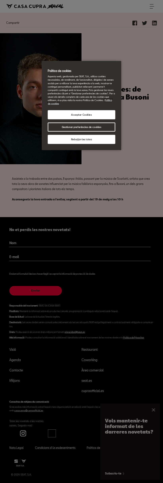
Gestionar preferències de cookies (81, 127)
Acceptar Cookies (81, 114)
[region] (81, 105)
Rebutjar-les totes (81, 139)
